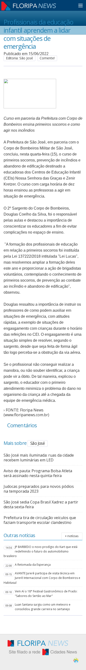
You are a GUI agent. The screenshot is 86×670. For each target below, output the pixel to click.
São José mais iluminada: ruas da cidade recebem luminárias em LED (39, 458)
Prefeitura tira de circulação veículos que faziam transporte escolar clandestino (40, 520)
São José (37, 443)
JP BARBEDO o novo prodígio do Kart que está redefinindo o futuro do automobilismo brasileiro (40, 551)
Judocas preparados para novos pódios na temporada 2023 (39, 489)
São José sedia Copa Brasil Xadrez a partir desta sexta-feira (41, 504)
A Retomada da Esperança (33, 565)
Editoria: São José (19, 58)
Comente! (47, 58)
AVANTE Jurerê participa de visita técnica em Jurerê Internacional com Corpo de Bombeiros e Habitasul (42, 577)
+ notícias (72, 536)
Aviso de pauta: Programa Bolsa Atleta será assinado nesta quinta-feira (38, 473)
